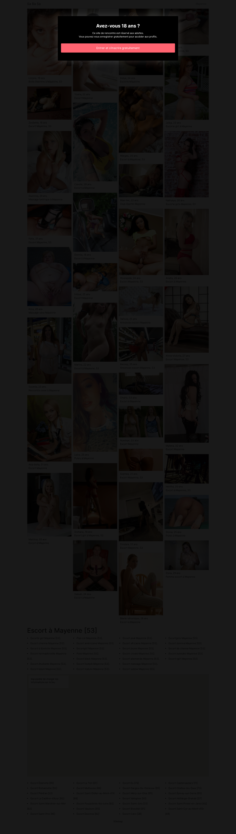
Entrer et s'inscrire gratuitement (118, 48)
